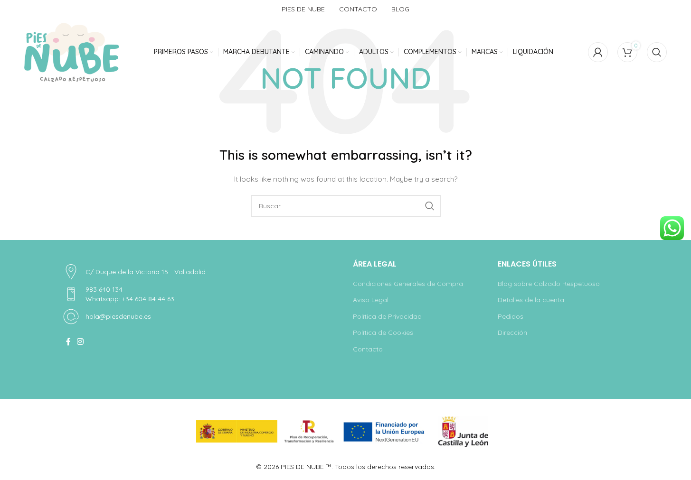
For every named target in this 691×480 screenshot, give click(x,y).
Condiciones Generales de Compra (408, 283)
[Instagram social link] (80, 341)
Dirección (512, 332)
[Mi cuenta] (598, 52)
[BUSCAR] (430, 206)
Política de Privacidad (387, 316)
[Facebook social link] (68, 341)
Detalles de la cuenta (531, 299)
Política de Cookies (383, 332)
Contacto (368, 349)
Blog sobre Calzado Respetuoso (549, 283)
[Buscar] (657, 52)
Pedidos (510, 316)
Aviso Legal (370, 299)
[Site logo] (71, 52)
